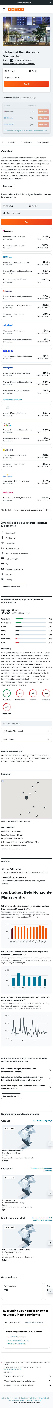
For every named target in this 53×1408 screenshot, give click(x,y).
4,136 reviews (26, 60)
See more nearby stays (42, 1120)
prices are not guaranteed (12, 1369)
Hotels (16, 1398)
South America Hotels (28, 1398)
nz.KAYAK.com (6, 1398)
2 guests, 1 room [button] (12, 77)
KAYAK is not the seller (13, 1376)
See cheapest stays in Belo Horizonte (41, 1169)
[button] (50, 2)
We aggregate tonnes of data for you (19, 1381)
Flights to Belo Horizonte (16, 1337)
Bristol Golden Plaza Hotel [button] (13, 1150)
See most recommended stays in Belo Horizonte (42, 1219)
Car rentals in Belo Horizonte (17, 1340)
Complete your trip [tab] (13, 1322)
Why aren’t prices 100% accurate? (18, 1385)
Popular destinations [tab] (34, 1322)
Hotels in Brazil (44, 1398)
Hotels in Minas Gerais (16, 1400)
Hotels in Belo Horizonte (16, 1344)
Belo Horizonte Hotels (34, 1400)
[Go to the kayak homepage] (16, 9)
